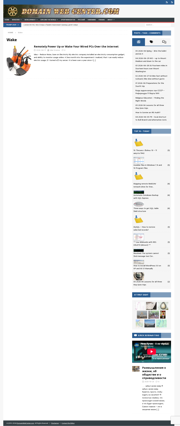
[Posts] (138, 42)
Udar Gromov (55, 50)
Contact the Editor (68, 423)
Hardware (92, 20)
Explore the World (48, 20)
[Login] (167, 2)
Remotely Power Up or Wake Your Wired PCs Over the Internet (76, 46)
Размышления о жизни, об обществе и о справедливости (154, 373)
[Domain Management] (19, 60)
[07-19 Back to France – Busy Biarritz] (139, 323)
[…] (94, 60)
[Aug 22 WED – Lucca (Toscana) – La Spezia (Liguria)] (163, 306)
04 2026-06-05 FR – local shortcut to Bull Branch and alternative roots (151, 118)
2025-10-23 (149, 381)
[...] (158, 409)
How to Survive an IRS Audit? (147, 112)
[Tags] (151, 42)
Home (7, 20)
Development (30, 20)
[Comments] (164, 42)
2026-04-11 (41, 50)
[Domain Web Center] (64, 16)
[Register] (172, 2)
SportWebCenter (68, 20)
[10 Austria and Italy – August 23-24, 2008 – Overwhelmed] (149, 323)
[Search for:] (158, 24)
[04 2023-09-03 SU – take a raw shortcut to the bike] (153, 315)
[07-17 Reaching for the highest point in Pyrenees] (151, 306)
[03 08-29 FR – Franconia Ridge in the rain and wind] (139, 306)
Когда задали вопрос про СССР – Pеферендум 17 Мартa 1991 (149, 92)
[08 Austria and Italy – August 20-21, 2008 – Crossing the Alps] (163, 315)
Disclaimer (55, 423)
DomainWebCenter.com (25, 423)
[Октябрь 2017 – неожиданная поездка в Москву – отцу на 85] (142, 315)
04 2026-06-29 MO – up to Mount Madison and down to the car (150, 60)
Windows (16, 20)
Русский (81, 20)
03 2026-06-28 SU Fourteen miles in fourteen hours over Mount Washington (151, 68)
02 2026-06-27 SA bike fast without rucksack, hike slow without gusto (151, 77)
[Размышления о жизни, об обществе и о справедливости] (136, 388)
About (110, 20)
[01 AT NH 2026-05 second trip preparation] (161, 323)
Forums (102, 20)
